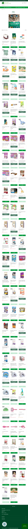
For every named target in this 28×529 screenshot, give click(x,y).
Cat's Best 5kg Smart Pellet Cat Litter (5, 212)
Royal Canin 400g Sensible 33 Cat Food (13, 347)
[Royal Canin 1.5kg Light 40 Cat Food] (5, 358)
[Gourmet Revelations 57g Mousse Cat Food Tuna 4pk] (14, 86)
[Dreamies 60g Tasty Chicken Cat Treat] (22, 291)
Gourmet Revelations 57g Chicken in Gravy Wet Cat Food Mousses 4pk (13, 110)
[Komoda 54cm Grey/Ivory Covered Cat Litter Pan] (5, 36)
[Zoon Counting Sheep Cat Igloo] (5, 392)
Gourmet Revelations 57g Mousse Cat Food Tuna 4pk (13, 92)
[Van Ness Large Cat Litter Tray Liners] (22, 104)
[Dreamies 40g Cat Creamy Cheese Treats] (14, 69)
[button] (24, 3)
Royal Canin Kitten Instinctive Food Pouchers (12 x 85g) (22, 364)
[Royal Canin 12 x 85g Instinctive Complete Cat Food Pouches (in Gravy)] (5, 441)
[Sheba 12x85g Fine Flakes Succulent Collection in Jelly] (5, 258)
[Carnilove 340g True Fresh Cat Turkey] (14, 224)
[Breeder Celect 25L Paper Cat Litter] (5, 122)
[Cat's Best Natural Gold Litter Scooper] (22, 190)
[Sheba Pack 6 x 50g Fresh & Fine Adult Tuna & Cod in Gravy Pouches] (5, 275)
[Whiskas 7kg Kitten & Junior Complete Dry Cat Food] (22, 138)
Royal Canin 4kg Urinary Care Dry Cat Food (22, 331)
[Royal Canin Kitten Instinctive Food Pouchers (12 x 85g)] (22, 358)
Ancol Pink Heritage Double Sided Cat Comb (13, 432)
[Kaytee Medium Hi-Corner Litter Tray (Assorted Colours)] (5, 409)
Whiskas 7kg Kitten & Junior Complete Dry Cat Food (22, 144)
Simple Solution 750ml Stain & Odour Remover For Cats (22, 397)
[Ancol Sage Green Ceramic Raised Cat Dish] (5, 52)
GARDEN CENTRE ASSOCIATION (13, 528)
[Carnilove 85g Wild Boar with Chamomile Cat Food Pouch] (22, 173)
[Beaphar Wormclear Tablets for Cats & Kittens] (22, 474)
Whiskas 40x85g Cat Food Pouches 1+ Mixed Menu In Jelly (13, 144)
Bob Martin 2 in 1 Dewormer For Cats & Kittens (13, 397)
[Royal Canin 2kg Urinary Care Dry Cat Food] (5, 342)
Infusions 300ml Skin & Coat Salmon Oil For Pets (22, 58)
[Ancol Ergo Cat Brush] (5, 426)
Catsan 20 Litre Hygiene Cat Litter (13, 58)
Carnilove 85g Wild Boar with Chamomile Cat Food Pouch (22, 178)
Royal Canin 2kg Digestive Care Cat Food (13, 463)
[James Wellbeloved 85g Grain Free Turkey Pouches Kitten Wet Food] (22, 69)
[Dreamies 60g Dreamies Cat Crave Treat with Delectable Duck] (5, 309)
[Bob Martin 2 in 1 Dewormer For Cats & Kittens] (14, 392)
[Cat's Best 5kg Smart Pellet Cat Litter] (5, 207)
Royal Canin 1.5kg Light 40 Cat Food (5, 364)
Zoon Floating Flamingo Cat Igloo (22, 380)
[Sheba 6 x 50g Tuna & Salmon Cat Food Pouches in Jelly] (22, 240)
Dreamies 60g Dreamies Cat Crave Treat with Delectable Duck (5, 315)
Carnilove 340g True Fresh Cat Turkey (13, 229)
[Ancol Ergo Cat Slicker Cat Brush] (14, 409)
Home (2, 9)
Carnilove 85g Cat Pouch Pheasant (22, 212)
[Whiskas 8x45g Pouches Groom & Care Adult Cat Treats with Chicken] (22, 155)
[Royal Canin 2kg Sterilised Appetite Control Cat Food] (5, 490)
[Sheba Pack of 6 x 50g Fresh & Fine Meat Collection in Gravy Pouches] (14, 291)
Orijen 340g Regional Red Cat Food (5, 331)
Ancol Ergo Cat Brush (5, 431)
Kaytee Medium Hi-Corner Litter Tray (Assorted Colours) (5, 415)
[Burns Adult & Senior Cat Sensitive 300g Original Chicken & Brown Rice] (5, 104)
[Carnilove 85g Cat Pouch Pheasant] (22, 207)
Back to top (13, 506)
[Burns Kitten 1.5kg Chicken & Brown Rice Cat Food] (14, 122)
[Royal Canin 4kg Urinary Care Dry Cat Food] (22, 325)
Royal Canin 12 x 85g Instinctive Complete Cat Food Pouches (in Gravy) (5, 447)
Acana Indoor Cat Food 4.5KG (5, 196)
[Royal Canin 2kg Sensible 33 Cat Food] (22, 342)
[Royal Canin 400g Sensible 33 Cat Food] (14, 342)
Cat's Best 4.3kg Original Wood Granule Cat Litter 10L (13, 212)
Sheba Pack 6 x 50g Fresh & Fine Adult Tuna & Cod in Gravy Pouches (5, 281)
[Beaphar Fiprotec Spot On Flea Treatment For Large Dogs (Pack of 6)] (5, 240)
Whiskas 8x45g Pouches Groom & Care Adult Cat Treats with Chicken (22, 161)
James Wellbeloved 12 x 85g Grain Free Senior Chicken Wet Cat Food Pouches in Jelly (13, 496)
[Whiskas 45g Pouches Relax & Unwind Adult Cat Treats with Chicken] (5, 155)
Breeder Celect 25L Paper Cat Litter (5, 127)
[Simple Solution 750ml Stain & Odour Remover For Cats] (22, 392)
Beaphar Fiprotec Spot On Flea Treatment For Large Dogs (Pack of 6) (5, 246)
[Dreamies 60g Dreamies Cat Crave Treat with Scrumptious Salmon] (14, 309)
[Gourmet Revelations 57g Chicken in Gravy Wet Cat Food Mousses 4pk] (14, 104)
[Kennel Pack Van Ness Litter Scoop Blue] (22, 122)
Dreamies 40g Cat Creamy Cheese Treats (13, 74)
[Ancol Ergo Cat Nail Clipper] (22, 426)
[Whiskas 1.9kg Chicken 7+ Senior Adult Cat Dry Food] (22, 275)
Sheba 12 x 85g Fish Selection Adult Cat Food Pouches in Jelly (13, 196)
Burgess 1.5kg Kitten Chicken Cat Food (13, 281)
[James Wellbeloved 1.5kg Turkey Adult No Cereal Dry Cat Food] (5, 86)
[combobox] (14, 5)
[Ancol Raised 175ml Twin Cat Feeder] (14, 173)
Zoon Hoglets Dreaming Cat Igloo (13, 380)
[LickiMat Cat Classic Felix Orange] (5, 69)
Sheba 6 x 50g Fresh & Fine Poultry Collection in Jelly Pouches (5, 297)
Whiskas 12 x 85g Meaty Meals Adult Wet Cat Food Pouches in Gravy (22, 264)
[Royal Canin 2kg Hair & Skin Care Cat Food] (22, 441)
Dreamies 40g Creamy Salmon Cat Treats (13, 263)
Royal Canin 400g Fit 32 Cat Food (5, 463)
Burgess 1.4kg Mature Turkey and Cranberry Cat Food (13, 480)
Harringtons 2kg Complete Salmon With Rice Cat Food (13, 447)
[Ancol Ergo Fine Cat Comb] (22, 409)
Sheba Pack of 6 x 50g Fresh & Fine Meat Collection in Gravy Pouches (13, 297)
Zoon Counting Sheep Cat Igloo (5, 397)
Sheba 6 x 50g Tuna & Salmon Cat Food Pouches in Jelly (22, 246)
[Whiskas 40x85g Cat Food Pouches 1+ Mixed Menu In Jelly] (14, 138)
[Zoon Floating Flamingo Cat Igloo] (22, 374)
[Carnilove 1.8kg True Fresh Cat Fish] (5, 224)
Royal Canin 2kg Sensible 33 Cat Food (22, 347)
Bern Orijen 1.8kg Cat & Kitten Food (13, 331)
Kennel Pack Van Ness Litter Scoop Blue (22, 127)
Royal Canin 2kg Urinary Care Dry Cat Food (5, 347)
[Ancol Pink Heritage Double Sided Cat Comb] (14, 426)
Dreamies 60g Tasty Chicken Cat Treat (21, 297)
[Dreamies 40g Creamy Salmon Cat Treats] (14, 258)
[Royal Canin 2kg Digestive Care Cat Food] (14, 458)
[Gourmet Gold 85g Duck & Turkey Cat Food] (22, 309)
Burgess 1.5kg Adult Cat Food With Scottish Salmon (5, 480)
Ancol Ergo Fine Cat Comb (21, 414)
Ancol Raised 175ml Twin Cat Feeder (13, 178)
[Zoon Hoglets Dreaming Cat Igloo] (14, 374)
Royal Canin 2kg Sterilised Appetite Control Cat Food (4, 496)
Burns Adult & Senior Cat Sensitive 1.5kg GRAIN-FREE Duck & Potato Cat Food (22, 92)
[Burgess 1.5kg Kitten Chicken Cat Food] (14, 275)
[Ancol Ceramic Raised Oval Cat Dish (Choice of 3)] (22, 36)
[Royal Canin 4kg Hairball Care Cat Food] (14, 240)
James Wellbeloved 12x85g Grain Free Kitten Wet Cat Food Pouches (22, 464)
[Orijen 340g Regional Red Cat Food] (5, 325)
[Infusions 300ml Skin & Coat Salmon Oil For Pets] (22, 52)
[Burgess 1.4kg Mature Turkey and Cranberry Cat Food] (14, 474)
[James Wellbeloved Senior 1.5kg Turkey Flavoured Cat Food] (14, 36)
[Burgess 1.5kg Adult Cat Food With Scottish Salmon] (5, 474)
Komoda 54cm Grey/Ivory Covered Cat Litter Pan (5, 42)
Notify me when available (6, 60)
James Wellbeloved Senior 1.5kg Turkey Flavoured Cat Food (13, 42)
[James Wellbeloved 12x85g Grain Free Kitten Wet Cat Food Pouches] (22, 458)
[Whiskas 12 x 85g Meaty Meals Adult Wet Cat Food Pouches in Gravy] (22, 258)
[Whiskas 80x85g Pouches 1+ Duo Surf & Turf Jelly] (14, 155)
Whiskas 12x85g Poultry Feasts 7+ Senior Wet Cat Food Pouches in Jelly (5, 144)
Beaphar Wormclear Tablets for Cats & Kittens (22, 479)
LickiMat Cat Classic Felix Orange (5, 74)
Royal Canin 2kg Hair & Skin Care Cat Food (22, 447)
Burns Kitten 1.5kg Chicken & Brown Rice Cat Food (13, 127)
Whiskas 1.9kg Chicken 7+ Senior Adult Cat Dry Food (22, 281)
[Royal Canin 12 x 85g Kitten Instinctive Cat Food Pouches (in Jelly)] (14, 358)
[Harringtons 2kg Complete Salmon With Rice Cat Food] (14, 441)
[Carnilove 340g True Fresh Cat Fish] (22, 224)
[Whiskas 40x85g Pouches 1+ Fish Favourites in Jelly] (5, 173)
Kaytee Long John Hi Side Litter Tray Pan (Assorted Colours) (5, 380)
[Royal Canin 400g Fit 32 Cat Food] (5, 458)
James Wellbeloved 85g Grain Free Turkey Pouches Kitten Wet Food (22, 74)
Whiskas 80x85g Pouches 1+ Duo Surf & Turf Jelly (13, 161)
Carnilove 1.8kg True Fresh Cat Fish (5, 229)
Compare (5, 39)
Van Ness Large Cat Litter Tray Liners (22, 110)
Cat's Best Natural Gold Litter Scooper (22, 196)
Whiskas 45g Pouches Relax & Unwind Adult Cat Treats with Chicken (5, 161)
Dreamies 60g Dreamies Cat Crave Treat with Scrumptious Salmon (13, 315)
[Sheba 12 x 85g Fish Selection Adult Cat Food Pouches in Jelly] (14, 190)
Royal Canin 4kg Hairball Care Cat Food (13, 246)
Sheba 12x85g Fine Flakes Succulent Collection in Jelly (5, 264)
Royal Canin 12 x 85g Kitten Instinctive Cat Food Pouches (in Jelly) (13, 364)
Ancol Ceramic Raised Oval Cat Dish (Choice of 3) (22, 42)
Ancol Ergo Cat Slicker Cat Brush (13, 414)
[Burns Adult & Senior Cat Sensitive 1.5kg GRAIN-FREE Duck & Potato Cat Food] (22, 86)
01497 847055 (6, 514)
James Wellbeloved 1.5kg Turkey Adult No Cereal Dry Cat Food (5, 92)
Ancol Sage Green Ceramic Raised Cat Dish (5, 58)
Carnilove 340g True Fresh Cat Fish (21, 229)
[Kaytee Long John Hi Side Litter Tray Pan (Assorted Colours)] (5, 374)
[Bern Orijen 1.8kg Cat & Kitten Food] (14, 325)
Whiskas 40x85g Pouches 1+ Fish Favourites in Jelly (4, 178)
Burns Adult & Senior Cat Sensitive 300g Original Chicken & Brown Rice (5, 110)
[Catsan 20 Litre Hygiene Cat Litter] (14, 52)
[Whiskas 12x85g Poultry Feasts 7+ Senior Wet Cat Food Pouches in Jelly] (5, 138)
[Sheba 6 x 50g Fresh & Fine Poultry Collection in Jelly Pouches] (5, 291)
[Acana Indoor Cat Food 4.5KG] (5, 190)
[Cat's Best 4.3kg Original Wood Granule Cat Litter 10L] (14, 207)
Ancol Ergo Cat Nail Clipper (21, 432)
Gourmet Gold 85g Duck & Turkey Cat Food (22, 315)
